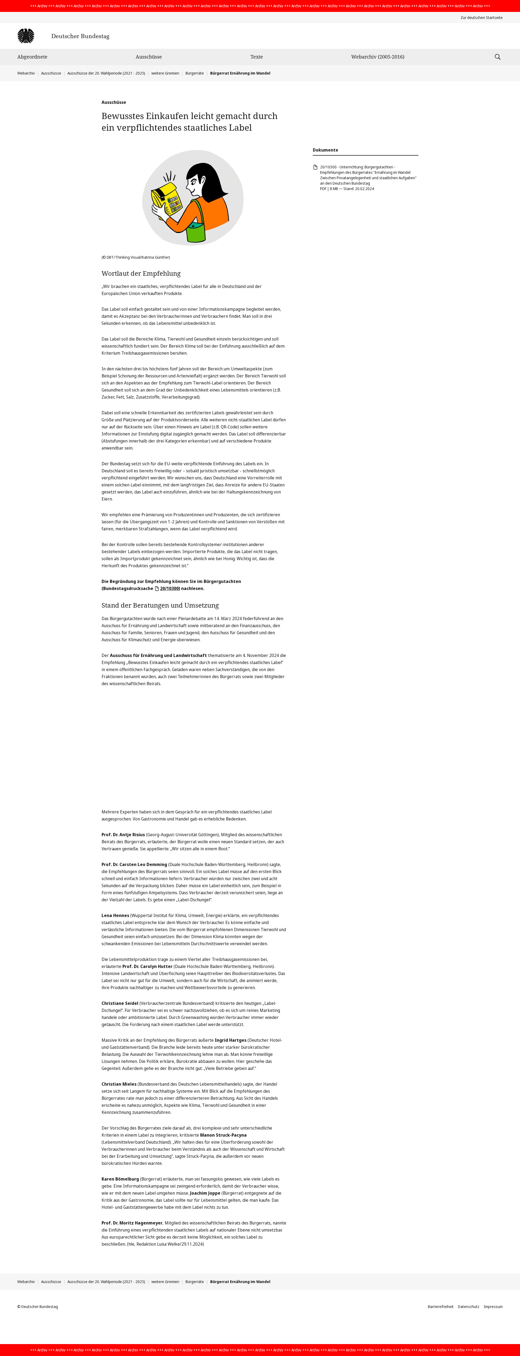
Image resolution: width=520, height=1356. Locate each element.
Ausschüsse (149, 56)
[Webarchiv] (63, 35)
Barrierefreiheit (441, 1306)
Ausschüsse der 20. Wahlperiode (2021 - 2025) (106, 73)
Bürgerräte (195, 73)
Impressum (493, 1306)
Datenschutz (468, 1306)
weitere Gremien (165, 73)
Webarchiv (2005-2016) (377, 56)
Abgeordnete (32, 56)
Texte (257, 56)
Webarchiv (26, 73)
